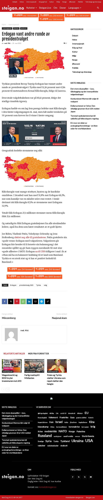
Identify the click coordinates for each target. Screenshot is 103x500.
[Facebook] (4, 301)
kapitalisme (83, 422)
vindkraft (63, 446)
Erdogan (13, 285)
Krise (40, 431)
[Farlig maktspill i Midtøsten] (34, 366)
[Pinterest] (17, 301)
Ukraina (77, 440)
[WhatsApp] (23, 301)
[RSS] (79, 477)
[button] (98, 8)
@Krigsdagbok (43, 413)
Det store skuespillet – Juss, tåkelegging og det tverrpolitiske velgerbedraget (84, 92)
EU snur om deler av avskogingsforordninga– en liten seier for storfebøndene (84, 126)
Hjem (4, 24)
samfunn (24, 28)
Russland (45, 435)
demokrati (71, 413)
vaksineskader (52, 446)
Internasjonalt (31, 2)
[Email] (35, 301)
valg (45, 285)
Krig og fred (43, 2)
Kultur (51, 2)
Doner (63, 7)
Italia (66, 422)
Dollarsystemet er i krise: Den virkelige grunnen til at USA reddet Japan (85, 109)
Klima (52, 427)
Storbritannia (88, 436)
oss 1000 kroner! (55, 19)
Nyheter (30, 7)
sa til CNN (40, 251)
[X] (10, 301)
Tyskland (65, 441)
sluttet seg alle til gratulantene (30, 237)
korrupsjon (85, 427)
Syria (48, 441)
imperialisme (42, 422)
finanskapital (42, 418)
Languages (73, 7)
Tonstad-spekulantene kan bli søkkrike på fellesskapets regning (85, 117)
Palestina (81, 431)
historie (90, 417)
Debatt (14, 2)
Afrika (51, 413)
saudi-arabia (68, 436)
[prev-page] (3, 389)
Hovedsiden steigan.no (74, 497)
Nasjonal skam (59, 318)
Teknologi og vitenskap (93, 2)
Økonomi (72, 2)
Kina (91, 422)
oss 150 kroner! (29, 15)
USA (89, 440)
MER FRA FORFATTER (38, 353)
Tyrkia (38, 285)
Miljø (58, 2)
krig (93, 426)
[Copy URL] (47, 301)
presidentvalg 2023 (26, 285)
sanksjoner (58, 436)
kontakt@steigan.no (47, 487)
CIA (57, 413)
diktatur (80, 413)
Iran (51, 422)
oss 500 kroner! (82, 15)
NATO (63, 431)
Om (55, 7)
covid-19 (63, 413)
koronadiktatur (61, 427)
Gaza (72, 417)
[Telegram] (41, 301)
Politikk (80, 2)
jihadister (73, 422)
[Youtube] (91, 477)
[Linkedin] (29, 301)
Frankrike (64, 417)
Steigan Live (45, 7)
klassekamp (43, 426)
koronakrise (74, 426)
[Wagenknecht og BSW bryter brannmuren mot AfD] (12, 366)
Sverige (41, 441)
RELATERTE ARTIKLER (14, 353)
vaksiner (41, 445)
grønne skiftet (81, 417)
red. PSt (7, 43)
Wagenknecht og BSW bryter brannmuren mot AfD (11, 378)
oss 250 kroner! (56, 15)
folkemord (53, 417)
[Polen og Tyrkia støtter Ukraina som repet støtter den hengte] (57, 366)
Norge (64, 2)
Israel (59, 421)
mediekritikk (51, 431)
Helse (22, 2)
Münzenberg (9, 318)
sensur (77, 436)
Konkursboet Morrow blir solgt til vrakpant (84, 100)
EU (87, 412)
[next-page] (8, 389)
